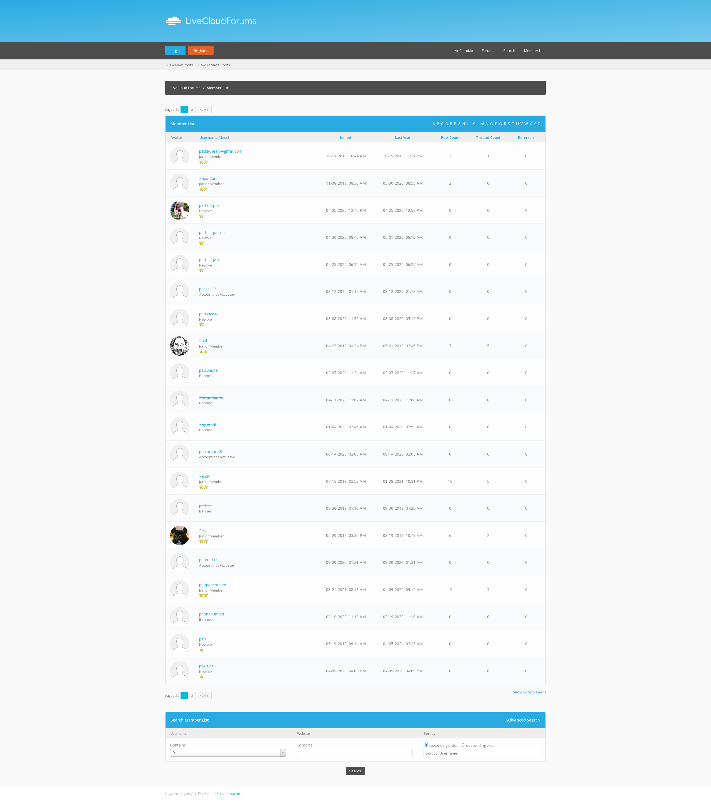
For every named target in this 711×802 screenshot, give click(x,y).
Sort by (429, 733)
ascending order (444, 745)
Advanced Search (523, 720)
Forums (488, 50)
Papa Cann (209, 178)
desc (224, 137)
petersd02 (208, 559)
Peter (204, 530)
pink (202, 639)
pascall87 (207, 288)
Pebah (205, 476)
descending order (481, 745)
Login (175, 50)
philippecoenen (212, 584)
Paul (203, 340)
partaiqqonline (212, 232)
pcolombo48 (210, 451)
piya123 (206, 665)
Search (509, 50)
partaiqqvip (209, 259)
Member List (534, 50)
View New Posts (179, 64)
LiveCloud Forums (186, 87)
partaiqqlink (209, 205)
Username (179, 733)
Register (201, 50)
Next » (204, 109)
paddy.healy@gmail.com (220, 151)
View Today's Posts (213, 64)
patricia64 (208, 313)
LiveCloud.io (463, 50)
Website (303, 733)
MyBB (191, 793)
